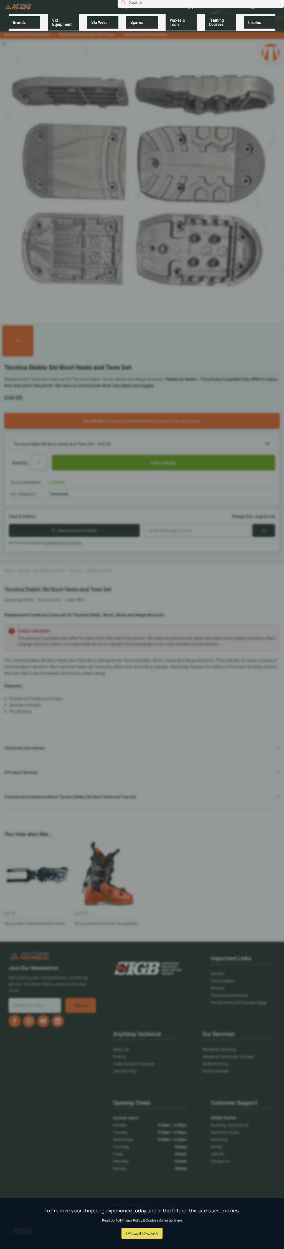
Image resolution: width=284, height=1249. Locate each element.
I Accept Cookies (142, 1233)
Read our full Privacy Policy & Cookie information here (142, 1220)
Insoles (254, 22)
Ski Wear (99, 22)
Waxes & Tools (177, 22)
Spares (136, 22)
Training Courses (216, 22)
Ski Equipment (62, 22)
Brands (19, 22)
